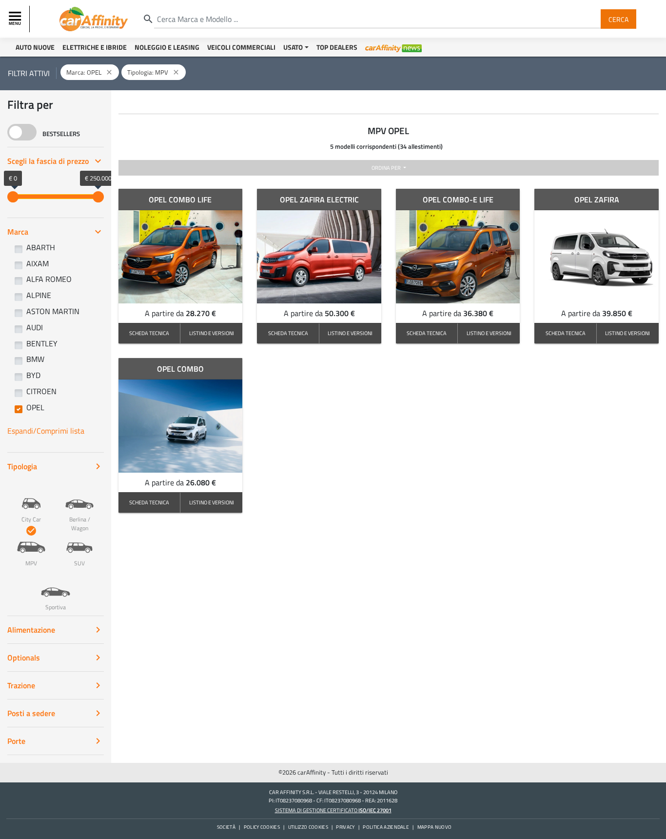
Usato (293, 47)
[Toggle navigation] (16, 19)
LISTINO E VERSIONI (211, 333)
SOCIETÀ (226, 827)
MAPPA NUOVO (434, 827)
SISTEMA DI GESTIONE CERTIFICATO (333, 810)
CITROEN (41, 391)
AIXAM (37, 263)
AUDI (34, 327)
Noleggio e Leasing (167, 47)
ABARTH (40, 247)
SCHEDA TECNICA (149, 333)
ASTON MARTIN (52, 311)
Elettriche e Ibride (94, 47)
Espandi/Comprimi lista (45, 430)
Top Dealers (336, 47)
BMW (35, 359)
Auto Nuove (35, 47)
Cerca (618, 18)
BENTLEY (42, 343)
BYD (33, 375)
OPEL (35, 407)
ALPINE (38, 295)
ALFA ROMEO (49, 279)
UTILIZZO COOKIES (308, 827)
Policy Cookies (262, 827)
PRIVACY (345, 827)
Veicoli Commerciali (241, 47)
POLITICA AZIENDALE (386, 827)
